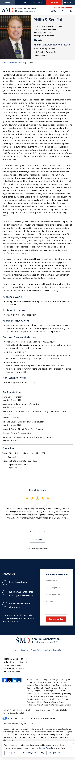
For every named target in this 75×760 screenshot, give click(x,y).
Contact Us (54, 2)
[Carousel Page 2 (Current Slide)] (35, 531)
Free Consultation (63, 7)
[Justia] (19, 680)
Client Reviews (37, 490)
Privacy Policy (36, 650)
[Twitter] (9, 680)
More (69, 2)
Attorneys (38, 2)
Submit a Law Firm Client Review (37, 548)
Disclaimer (25, 650)
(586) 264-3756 (47, 26)
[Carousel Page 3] (40, 531)
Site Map (47, 650)
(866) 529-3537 (62, 11)
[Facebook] (4, 680)
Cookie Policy (33, 718)
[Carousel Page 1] (30, 531)
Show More (39, 55)
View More (37, 540)
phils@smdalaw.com (44, 35)
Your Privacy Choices (16, 718)
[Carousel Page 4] (44, 531)
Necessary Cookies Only (33, 753)
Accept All (11, 753)
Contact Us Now (56, 619)
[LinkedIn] (14, 680)
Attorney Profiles (14, 63)
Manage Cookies (48, 718)
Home (7, 2)
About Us (22, 2)
